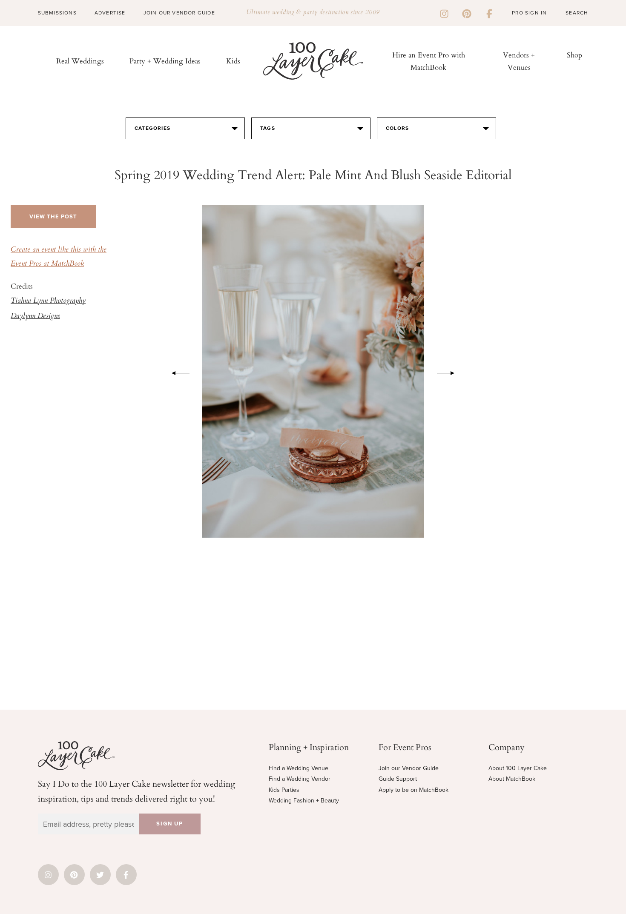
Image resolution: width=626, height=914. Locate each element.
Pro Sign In (529, 13)
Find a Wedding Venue (298, 768)
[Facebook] (489, 12)
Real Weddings (80, 60)
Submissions (57, 13)
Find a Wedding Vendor (299, 778)
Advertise (110, 13)
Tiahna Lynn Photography (48, 301)
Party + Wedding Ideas (165, 60)
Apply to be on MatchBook (413, 790)
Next (450, 371)
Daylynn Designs (35, 316)
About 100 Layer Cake (517, 768)
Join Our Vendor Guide (179, 13)
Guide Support (398, 778)
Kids (233, 60)
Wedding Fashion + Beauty (304, 800)
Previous (176, 371)
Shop (574, 54)
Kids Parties (284, 790)
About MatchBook (511, 778)
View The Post (53, 216)
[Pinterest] (466, 12)
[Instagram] (444, 12)
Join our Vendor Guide (409, 768)
